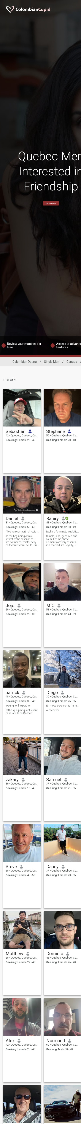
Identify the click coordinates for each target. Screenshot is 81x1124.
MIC (50, 605)
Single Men (51, 361)
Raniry (52, 518)
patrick (12, 692)
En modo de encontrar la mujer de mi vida (62, 705)
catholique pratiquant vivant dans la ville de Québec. (22, 712)
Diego (52, 692)
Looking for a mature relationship (62, 531)
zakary (12, 779)
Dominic (54, 953)
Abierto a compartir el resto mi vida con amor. (22, 531)
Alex (10, 1040)
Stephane (55, 431)
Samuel (53, 779)
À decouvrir (52, 710)
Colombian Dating (25, 361)
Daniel (12, 518)
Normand (55, 1040)
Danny (52, 866)
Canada (72, 361)
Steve (11, 866)
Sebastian (15, 431)
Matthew (14, 953)
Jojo (10, 605)
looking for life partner (18, 705)
